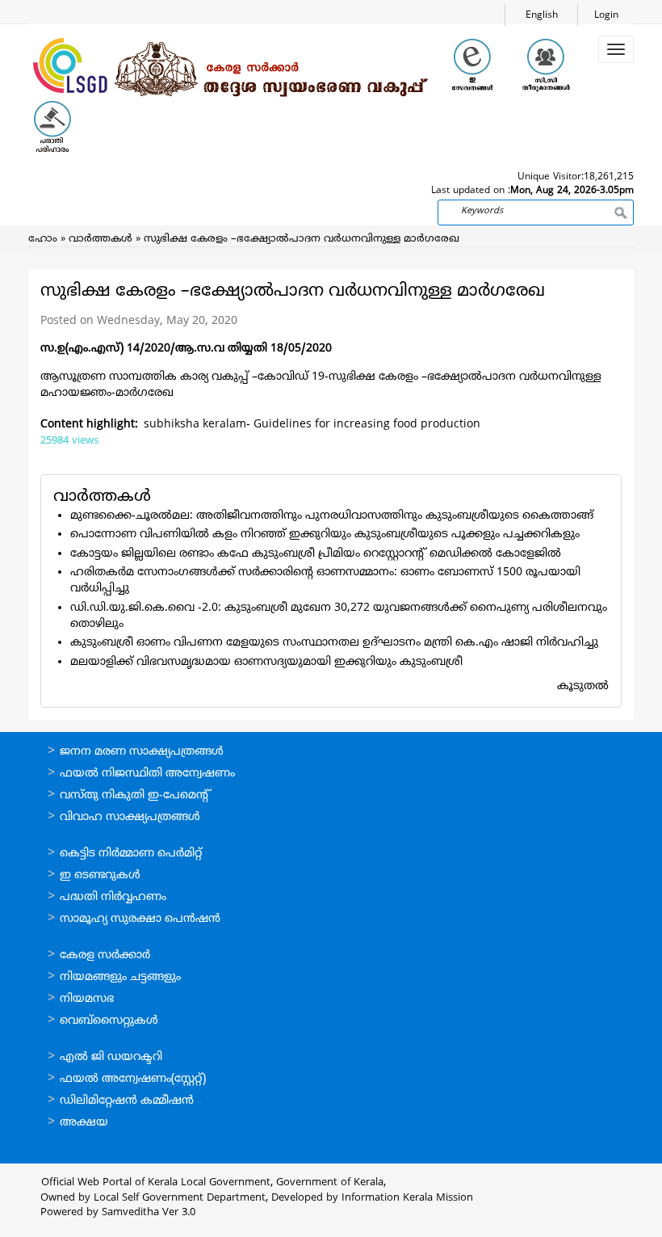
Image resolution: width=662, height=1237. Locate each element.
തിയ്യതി (247, 349)
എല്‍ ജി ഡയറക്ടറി (111, 1057)
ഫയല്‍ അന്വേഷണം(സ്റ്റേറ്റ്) (133, 1079)
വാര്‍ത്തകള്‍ (100, 239)
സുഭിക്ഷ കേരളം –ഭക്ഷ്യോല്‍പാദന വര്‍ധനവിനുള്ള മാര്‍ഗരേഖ (301, 239)
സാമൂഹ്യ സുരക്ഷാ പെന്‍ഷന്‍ (140, 919)
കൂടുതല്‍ (583, 686)
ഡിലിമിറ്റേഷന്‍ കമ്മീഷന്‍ (127, 1101)
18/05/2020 (299, 349)
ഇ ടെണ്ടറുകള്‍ (100, 875)
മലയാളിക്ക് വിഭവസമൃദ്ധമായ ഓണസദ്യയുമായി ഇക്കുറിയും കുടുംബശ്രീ (266, 662)
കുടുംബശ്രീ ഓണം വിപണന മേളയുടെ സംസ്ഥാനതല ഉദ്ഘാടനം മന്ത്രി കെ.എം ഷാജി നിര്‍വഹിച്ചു (334, 643)
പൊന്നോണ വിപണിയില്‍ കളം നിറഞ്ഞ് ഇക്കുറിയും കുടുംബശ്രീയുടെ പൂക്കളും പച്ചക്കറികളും (325, 534)
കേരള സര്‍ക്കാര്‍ (105, 955)
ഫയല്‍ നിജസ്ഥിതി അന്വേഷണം (147, 773)
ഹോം (42, 239)
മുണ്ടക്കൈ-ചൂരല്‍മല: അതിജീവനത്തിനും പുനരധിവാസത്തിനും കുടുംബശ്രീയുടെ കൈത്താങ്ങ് (331, 516)
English (542, 16)
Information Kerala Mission (407, 1198)
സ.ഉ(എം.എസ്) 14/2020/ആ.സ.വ (134, 349)
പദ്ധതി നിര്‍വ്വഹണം (113, 897)
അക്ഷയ (84, 1123)
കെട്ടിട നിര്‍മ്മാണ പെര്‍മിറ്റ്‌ (131, 853)
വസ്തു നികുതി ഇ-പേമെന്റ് (135, 795)
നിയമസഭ (87, 999)
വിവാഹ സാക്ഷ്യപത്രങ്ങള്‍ (130, 817)
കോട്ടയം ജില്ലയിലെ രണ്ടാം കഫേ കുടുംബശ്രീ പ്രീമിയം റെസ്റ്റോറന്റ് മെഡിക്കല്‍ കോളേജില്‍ (315, 554)
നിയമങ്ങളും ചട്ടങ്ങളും (120, 977)
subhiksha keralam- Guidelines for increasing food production (312, 424)
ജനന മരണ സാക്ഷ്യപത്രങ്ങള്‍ (142, 752)
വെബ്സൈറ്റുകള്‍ (109, 1021)
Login (606, 16)
